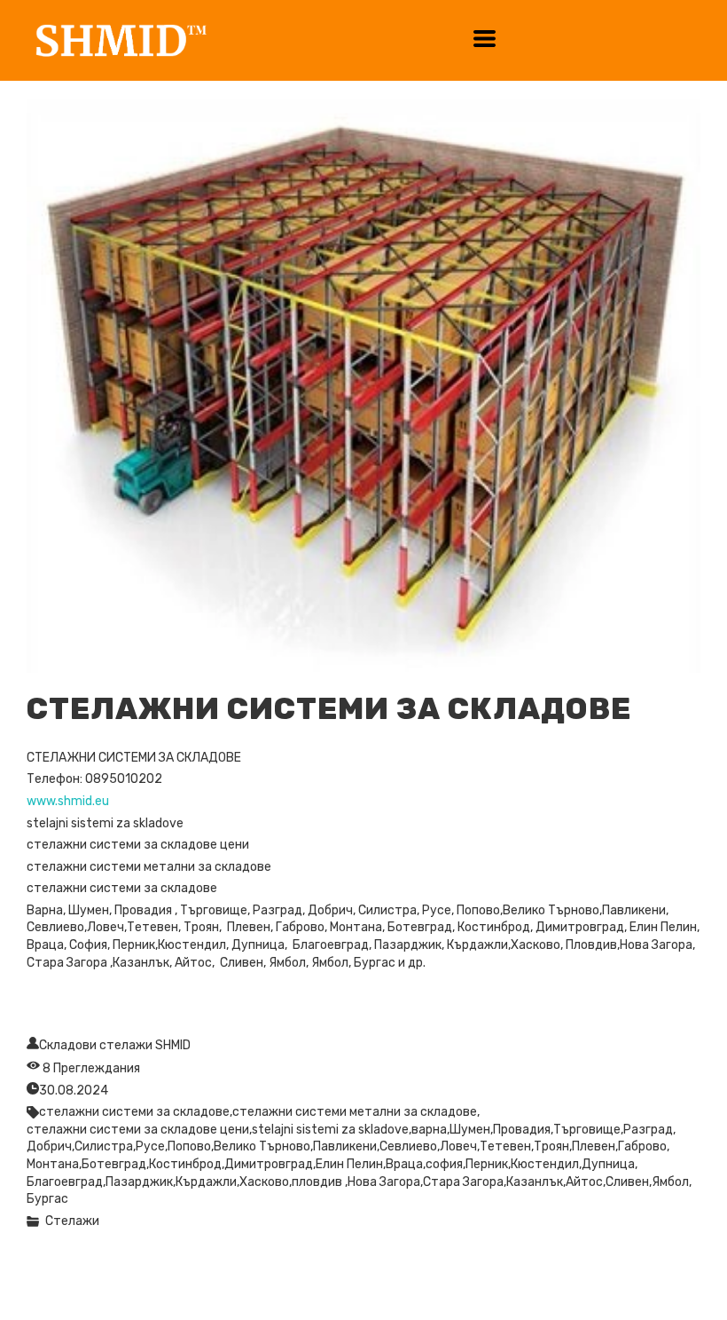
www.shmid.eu (68, 801)
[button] (484, 39)
